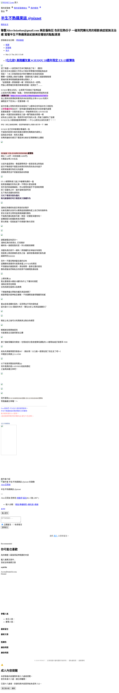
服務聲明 (82, 660)
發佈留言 (5, 527)
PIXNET (42, 660)
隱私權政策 (72, 660)
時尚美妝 (20, 40)
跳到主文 (4, 25)
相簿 (7, 45)
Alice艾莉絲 (5, 485)
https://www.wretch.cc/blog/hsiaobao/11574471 (29, 96)
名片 (7, 50)
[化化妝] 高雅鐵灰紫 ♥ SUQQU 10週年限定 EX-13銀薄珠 (40, 60)
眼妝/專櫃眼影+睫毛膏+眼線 (26, 504)
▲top (3, 509)
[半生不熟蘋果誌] (9, 454)
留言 (25, 498)
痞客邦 (20, 498)
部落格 (8, 48)
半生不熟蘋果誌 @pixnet (21, 18)
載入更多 (5, 513)
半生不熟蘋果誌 (5, 423)
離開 (13, 688)
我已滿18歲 (6, 688)
